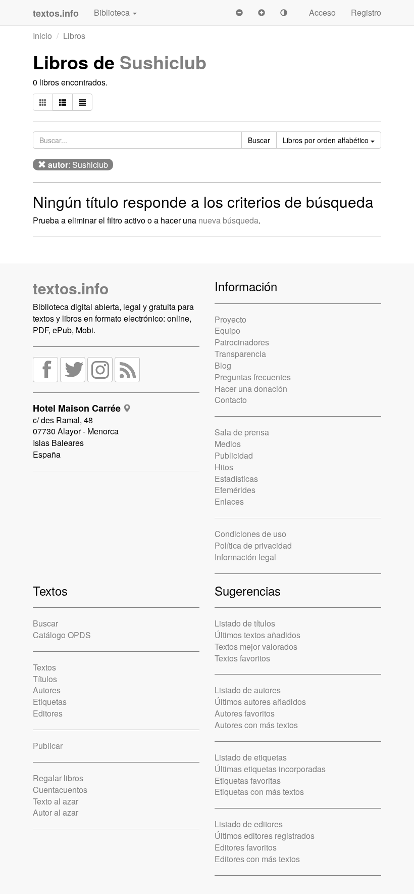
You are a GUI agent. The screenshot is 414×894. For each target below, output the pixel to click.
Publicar (48, 745)
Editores (48, 713)
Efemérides (235, 490)
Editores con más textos (257, 859)
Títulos (45, 679)
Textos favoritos (242, 658)
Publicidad (234, 455)
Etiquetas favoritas (248, 780)
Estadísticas (236, 478)
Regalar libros (58, 778)
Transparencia (240, 354)
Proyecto (230, 319)
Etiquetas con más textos (259, 791)
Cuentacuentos (60, 789)
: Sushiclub (78, 164)
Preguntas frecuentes (253, 377)
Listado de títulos (245, 623)
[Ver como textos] (82, 102)
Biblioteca (113, 12)
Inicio (42, 35)
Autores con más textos (256, 725)
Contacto (231, 400)
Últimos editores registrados (265, 835)
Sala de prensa (242, 432)
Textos (44, 667)
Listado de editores (249, 824)
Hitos (224, 467)
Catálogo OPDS (62, 635)
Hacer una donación (251, 388)
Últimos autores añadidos (260, 701)
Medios (228, 444)
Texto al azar (55, 801)
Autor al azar (55, 812)
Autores (47, 690)
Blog (223, 365)
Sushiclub (163, 62)
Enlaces (229, 501)
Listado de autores (248, 690)
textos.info (71, 288)
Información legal (245, 557)
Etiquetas (50, 701)
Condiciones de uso (250, 534)
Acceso (322, 12)
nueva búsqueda (228, 220)
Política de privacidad (253, 545)
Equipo (227, 330)
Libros (74, 35)
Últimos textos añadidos (257, 635)
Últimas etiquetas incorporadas (270, 769)
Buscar (45, 623)
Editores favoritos (246, 847)
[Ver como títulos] (63, 102)
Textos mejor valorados (256, 646)
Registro (366, 12)
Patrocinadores (242, 342)
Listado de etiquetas (251, 757)
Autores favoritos (245, 713)
